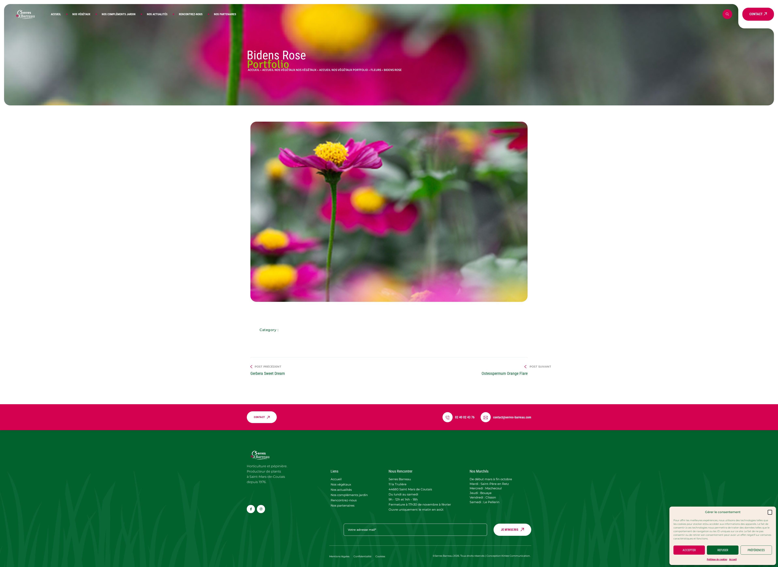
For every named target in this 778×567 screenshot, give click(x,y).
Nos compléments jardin (119, 14)
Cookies (380, 556)
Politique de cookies (717, 559)
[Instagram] (261, 509)
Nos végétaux (81, 14)
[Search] (727, 14)
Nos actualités (157, 14)
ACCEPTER (689, 550)
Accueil (733, 559)
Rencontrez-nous (191, 14)
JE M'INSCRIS (509, 530)
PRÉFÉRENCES (756, 550)
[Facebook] (251, 509)
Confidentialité (362, 556)
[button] (770, 512)
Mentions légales (339, 556)
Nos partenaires (225, 14)
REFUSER (722, 550)
